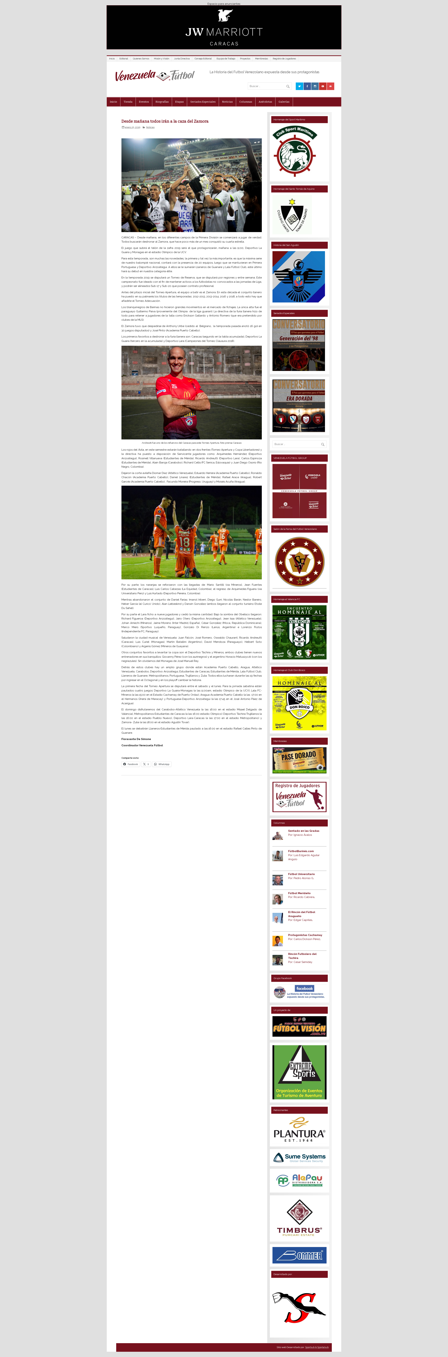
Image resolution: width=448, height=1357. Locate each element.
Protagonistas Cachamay (305, 935)
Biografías (162, 101)
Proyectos (245, 58)
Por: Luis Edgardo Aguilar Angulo (304, 855)
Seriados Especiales (203, 101)
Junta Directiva (182, 58)
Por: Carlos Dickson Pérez (304, 939)
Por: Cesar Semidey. (300, 962)
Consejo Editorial (203, 58)
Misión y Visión (161, 58)
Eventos (144, 101)
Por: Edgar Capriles (300, 920)
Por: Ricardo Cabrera (301, 897)
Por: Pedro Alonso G (301, 878)
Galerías (284, 101)
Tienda (128, 101)
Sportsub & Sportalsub (317, 1347)
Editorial (124, 58)
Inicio (112, 58)
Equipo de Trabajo (226, 58)
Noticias (227, 101)
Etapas (179, 101)
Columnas (245, 101)
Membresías (261, 58)
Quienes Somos (141, 58)
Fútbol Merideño (299, 893)
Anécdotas (265, 101)
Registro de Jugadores (284, 58)
